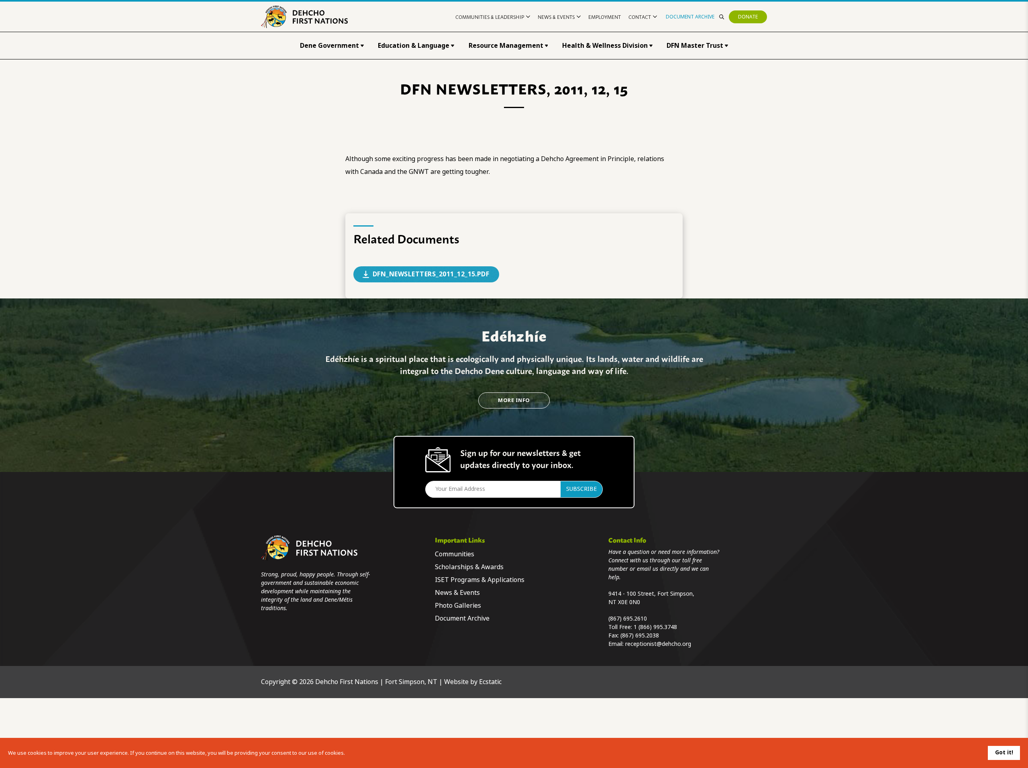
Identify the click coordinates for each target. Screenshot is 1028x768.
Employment (604, 16)
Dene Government (329, 45)
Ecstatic (490, 681)
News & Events (556, 16)
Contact (639, 16)
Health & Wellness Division (605, 45)
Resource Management (506, 45)
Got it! (1004, 752)
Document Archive (690, 17)
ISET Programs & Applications (479, 579)
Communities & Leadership (489, 16)
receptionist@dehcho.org (658, 644)
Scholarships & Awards (469, 567)
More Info (514, 400)
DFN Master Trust (695, 45)
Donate (748, 16)
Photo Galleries (458, 605)
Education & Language (413, 45)
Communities (454, 554)
